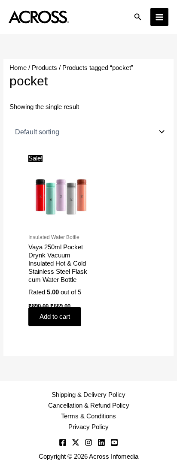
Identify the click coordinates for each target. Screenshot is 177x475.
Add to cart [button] (55, 316)
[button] (138, 17)
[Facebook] (63, 442)
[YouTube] (114, 442)
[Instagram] (88, 442)
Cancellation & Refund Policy (88, 405)
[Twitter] (75, 442)
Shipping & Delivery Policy (88, 394)
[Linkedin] (101, 442)
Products (44, 67)
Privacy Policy (88, 427)
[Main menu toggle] (159, 17)
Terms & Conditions (88, 416)
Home (18, 67)
